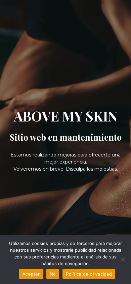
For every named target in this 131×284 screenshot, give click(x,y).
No (53, 274)
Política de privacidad (89, 274)
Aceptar (31, 274)
